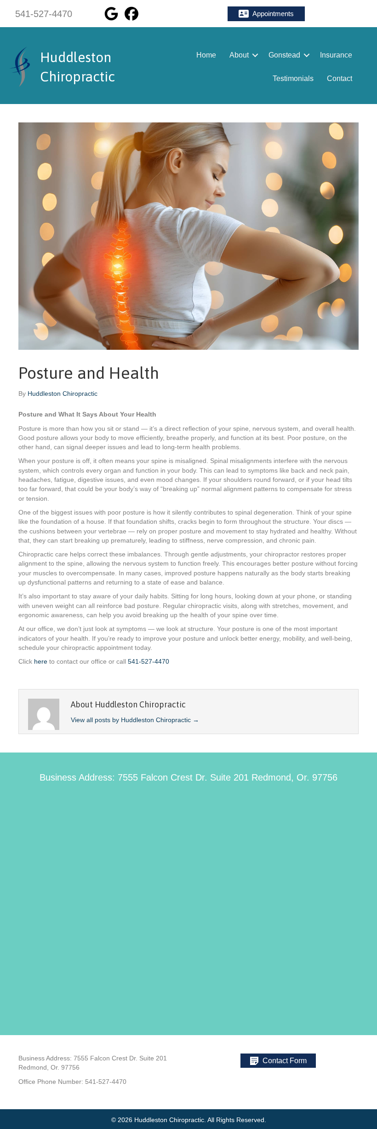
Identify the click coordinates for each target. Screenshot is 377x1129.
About (239, 55)
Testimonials (293, 78)
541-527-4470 (148, 661)
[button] (266, 13)
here (40, 661)
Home (206, 55)
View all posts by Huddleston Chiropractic (135, 720)
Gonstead (284, 55)
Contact (339, 78)
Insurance (336, 55)
